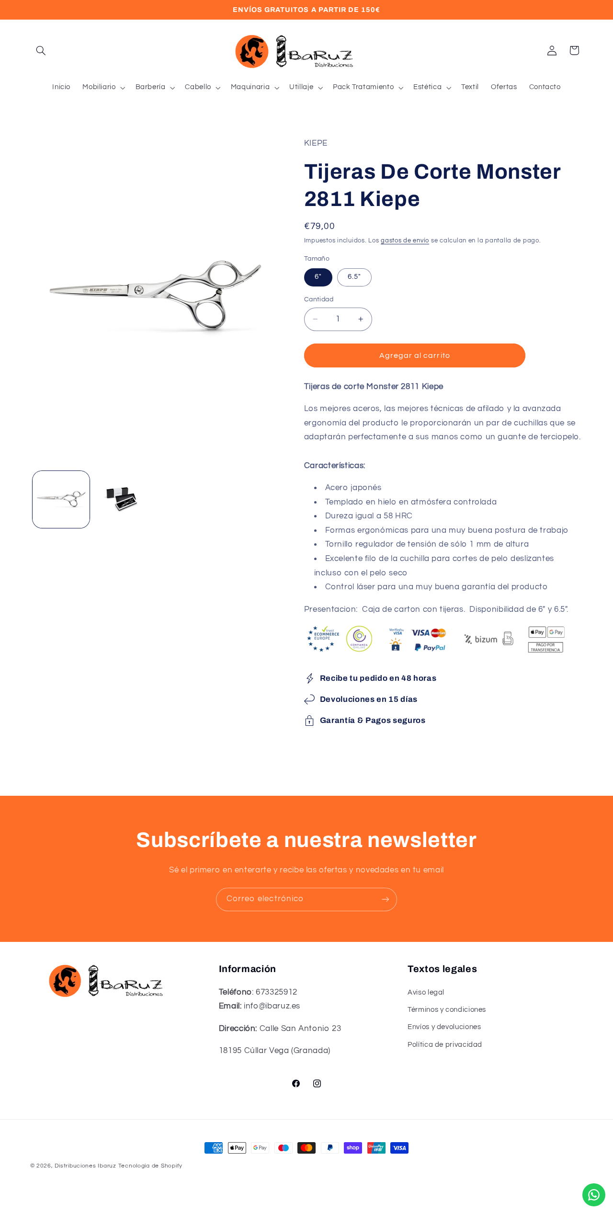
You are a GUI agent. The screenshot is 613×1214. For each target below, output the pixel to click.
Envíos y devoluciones (444, 1027)
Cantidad (318, 299)
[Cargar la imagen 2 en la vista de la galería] (122, 499)
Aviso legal (426, 992)
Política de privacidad (445, 1044)
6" (318, 276)
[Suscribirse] (386, 899)
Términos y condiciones (447, 1009)
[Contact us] (593, 1194)
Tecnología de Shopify (150, 1165)
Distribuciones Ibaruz (85, 1165)
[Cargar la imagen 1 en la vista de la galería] (61, 499)
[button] (41, 50)
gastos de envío (405, 241)
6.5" (354, 276)
